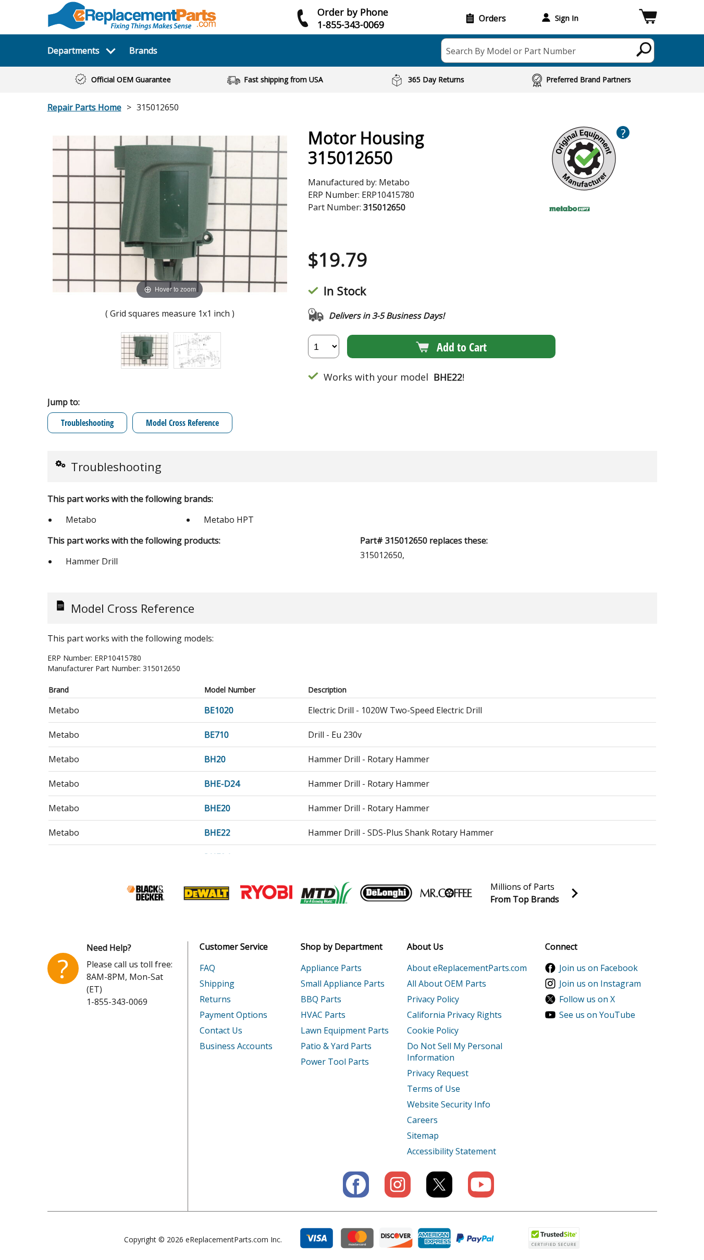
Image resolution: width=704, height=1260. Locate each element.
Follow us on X (587, 999)
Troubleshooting (87, 423)
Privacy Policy (433, 999)
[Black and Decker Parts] (146, 893)
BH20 (215, 759)
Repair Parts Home (84, 107)
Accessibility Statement (451, 1151)
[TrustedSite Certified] (554, 1238)
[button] (648, 18)
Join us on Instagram (600, 983)
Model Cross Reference (182, 423)
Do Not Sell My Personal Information (454, 1051)
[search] (644, 49)
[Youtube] (481, 1184)
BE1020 (218, 710)
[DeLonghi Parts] (386, 893)
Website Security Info (448, 1104)
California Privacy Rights (454, 1014)
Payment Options (233, 1014)
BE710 (216, 734)
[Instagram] (398, 1184)
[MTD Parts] (326, 893)
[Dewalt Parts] (206, 893)
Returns (215, 999)
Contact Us (221, 1030)
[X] (439, 1184)
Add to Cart (462, 347)
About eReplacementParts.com (467, 968)
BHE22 (217, 832)
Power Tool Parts (335, 1061)
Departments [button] (73, 50)
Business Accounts (236, 1046)
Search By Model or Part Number (511, 51)
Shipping (217, 983)
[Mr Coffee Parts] (446, 893)
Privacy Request (437, 1073)
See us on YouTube (597, 1014)
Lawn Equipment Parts (345, 1030)
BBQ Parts (321, 999)
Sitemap (423, 1135)
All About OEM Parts (446, 983)
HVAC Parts (323, 1014)
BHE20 (217, 808)
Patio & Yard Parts (336, 1046)
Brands (143, 50)
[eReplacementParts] (132, 16)
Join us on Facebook (598, 968)
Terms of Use (433, 1088)
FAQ (207, 968)
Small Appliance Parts (343, 983)
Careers (422, 1120)
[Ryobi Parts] (266, 893)
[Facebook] (356, 1184)
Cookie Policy (433, 1030)
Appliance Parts (331, 968)
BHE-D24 (222, 783)
